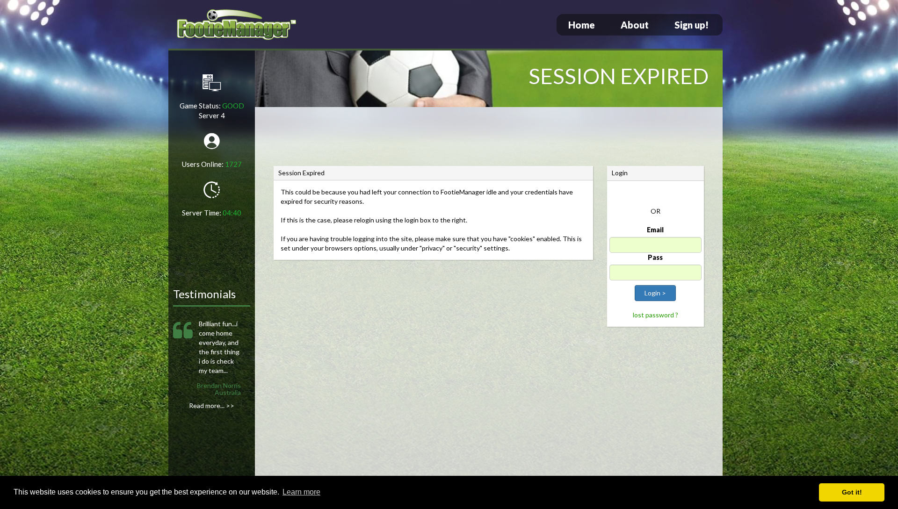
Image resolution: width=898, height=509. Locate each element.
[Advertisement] (489, 138)
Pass (655, 257)
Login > (655, 293)
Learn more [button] (301, 492)
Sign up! (691, 24)
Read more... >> (211, 405)
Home (581, 24)
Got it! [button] (852, 492)
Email (655, 230)
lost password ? (655, 315)
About (635, 24)
